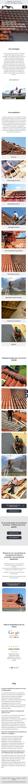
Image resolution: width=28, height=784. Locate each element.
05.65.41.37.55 (17, 1)
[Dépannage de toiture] (13, 193)
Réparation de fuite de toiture (14, 297)
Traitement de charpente (13, 321)
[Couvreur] (13, 146)
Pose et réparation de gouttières (13, 250)
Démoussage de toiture (13, 180)
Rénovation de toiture (14, 274)
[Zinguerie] (13, 333)
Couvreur (13, 157)
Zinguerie (13, 344)
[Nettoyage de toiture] (13, 216)
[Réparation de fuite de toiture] (13, 286)
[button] (11, 667)
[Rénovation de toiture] (13, 263)
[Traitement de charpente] (13, 310)
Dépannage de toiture (14, 204)
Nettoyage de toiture (13, 227)
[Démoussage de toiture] (13, 169)
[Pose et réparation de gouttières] (13, 239)
